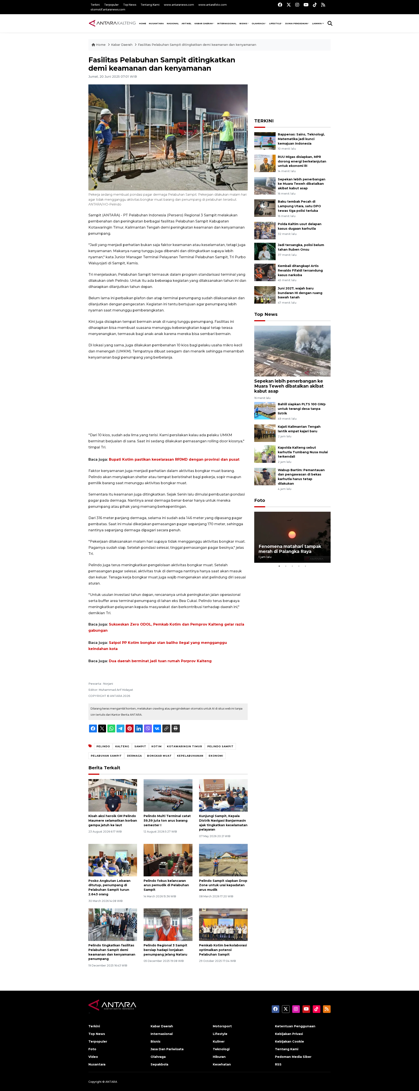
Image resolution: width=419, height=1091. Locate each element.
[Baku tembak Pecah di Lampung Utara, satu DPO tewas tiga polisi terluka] (265, 208)
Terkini (95, 4)
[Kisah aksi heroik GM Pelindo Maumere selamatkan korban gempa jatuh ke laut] (112, 795)
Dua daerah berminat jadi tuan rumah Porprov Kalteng (160, 661)
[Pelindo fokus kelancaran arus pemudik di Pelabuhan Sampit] (168, 860)
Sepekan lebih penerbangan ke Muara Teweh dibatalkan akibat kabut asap (301, 183)
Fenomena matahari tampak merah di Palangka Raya (290, 549)
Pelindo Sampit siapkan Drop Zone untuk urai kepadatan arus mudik (223, 885)
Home (100, 45)
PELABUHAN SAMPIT (106, 755)
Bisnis (243, 23)
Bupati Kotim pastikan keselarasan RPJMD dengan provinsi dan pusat (174, 459)
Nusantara (96, 1064)
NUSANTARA (156, 23)
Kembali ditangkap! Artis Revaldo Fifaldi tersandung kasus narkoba (300, 270)
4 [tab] (299, 566)
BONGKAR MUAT (159, 755)
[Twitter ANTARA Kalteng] (289, 5)
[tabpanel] (292, 537)
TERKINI (264, 120)
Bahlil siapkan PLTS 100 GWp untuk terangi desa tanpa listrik (302, 408)
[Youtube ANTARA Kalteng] (306, 5)
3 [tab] (292, 566)
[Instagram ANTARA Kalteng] (297, 5)
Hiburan (219, 1057)
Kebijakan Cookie (289, 1041)
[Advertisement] (168, 396)
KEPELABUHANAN (190, 755)
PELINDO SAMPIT (220, 746)
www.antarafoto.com (212, 4)
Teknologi (221, 1049)
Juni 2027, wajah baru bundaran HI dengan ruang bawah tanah (300, 292)
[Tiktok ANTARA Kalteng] (315, 5)
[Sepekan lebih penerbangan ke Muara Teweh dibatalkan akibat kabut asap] (265, 185)
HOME (142, 23)
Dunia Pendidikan (296, 23)
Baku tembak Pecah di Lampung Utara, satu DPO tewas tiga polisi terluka (299, 206)
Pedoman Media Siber (293, 1057)
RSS (278, 1064)
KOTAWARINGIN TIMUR (184, 746)
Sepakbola (159, 1064)
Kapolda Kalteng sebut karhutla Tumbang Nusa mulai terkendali (303, 452)
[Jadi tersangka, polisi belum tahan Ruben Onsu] (265, 251)
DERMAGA (134, 755)
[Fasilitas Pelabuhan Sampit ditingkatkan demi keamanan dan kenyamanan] (292, 351)
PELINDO (103, 746)
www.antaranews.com (179, 4)
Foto (259, 500)
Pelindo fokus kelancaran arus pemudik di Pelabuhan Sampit (166, 885)
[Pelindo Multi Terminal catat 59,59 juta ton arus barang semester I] (168, 795)
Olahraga (258, 23)
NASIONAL (173, 23)
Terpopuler (111, 4)
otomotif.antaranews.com (108, 9)
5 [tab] (305, 566)
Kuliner (219, 1041)
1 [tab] (279, 566)
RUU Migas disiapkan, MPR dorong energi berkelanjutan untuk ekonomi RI (302, 161)
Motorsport (222, 1026)
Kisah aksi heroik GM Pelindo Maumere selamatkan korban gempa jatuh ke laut (112, 820)
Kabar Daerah (203, 23)
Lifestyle (275, 23)
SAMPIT (140, 746)
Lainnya (317, 23)
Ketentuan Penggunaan (295, 1026)
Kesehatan (222, 1064)
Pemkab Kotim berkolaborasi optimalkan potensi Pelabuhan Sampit (223, 949)
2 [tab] (286, 566)
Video (93, 1057)
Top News (129, 4)
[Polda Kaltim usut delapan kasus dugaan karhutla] (265, 230)
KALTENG (122, 746)
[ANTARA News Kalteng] (112, 23)
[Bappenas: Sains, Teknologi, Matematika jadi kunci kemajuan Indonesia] (265, 141)
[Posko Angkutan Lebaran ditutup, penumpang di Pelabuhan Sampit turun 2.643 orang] (112, 860)
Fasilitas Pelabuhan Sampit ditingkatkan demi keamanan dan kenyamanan (197, 45)
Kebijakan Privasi (289, 1034)
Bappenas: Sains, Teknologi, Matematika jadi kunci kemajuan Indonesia (301, 138)
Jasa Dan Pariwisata (167, 1049)
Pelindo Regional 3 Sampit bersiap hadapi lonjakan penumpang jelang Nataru (165, 949)
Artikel (186, 23)
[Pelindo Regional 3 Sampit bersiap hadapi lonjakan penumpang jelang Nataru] (168, 924)
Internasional (226, 23)
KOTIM (156, 746)
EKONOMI (216, 755)
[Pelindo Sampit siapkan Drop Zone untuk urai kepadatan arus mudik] (223, 860)
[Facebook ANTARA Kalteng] (280, 5)
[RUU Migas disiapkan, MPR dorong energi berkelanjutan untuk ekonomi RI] (265, 163)
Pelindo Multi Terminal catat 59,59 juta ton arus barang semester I (167, 820)
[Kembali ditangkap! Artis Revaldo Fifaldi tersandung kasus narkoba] (265, 272)
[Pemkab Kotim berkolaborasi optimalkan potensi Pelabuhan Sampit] (223, 924)
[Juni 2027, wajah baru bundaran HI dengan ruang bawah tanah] (265, 294)
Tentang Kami (150, 4)
